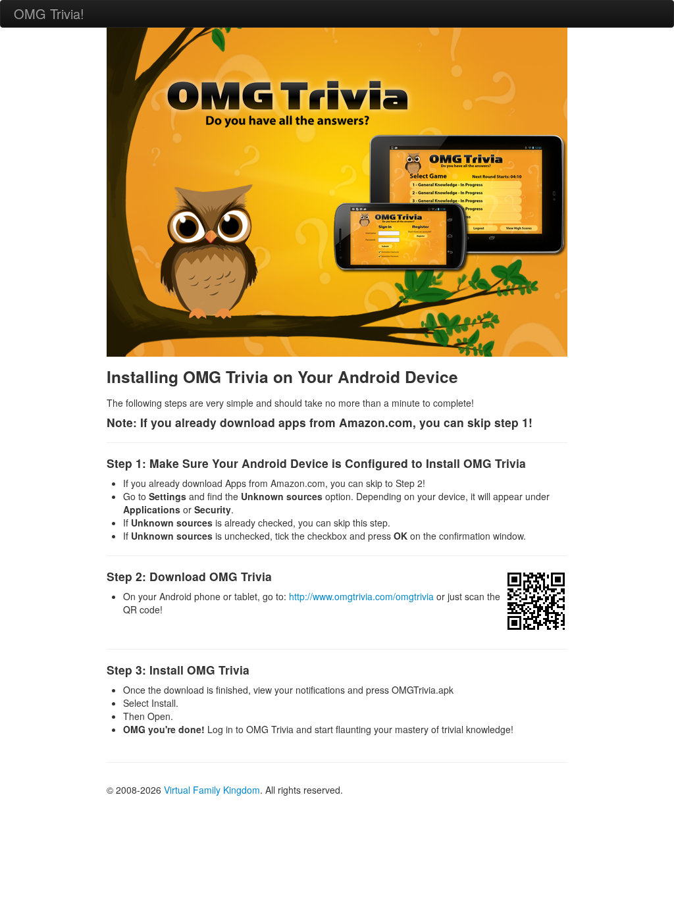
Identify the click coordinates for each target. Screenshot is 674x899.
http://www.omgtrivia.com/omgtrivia (361, 596)
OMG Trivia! (49, 13)
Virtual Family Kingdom (212, 789)
